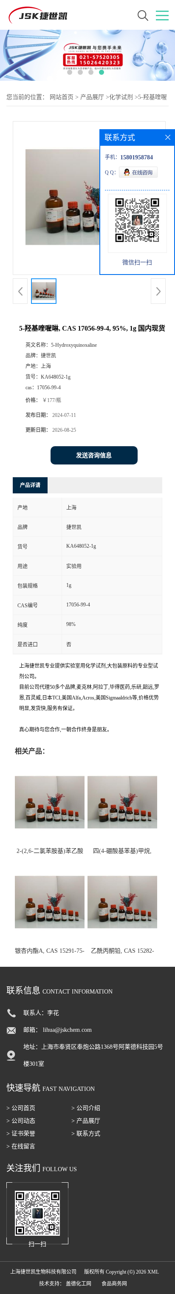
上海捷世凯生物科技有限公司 (43, 1272)
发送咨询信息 (94, 455)
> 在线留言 (20, 1146)
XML (153, 1272)
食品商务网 (114, 1284)
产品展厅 (92, 97)
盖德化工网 (78, 1284)
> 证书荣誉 (20, 1133)
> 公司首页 (20, 1108)
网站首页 (61, 97)
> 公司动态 (20, 1121)
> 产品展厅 (85, 1121)
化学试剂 (121, 97)
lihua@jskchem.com (67, 1030)
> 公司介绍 (85, 1108)
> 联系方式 (85, 1133)
